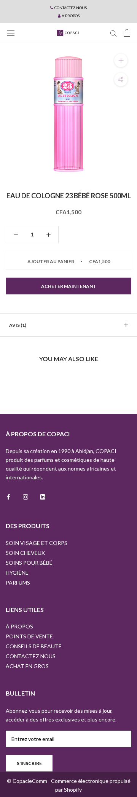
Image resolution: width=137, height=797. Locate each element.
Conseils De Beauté (34, 646)
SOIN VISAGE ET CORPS (36, 543)
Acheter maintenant (68, 286)
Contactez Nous (31, 656)
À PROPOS (19, 626)
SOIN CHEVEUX (25, 553)
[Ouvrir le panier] (127, 33)
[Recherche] (113, 33)
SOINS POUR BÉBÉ (29, 562)
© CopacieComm (27, 781)
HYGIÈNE (17, 572)
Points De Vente (29, 636)
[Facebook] (8, 496)
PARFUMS (18, 582)
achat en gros (27, 666)
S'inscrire (29, 763)
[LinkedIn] (42, 496)
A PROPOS (71, 15)
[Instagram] (25, 496)
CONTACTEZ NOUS (70, 7)
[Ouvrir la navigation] (10, 32)
